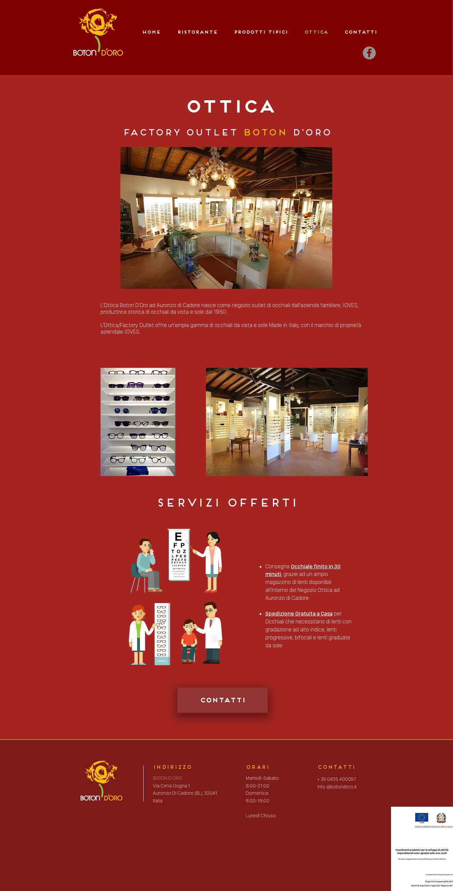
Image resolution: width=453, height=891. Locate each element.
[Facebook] (369, 52)
